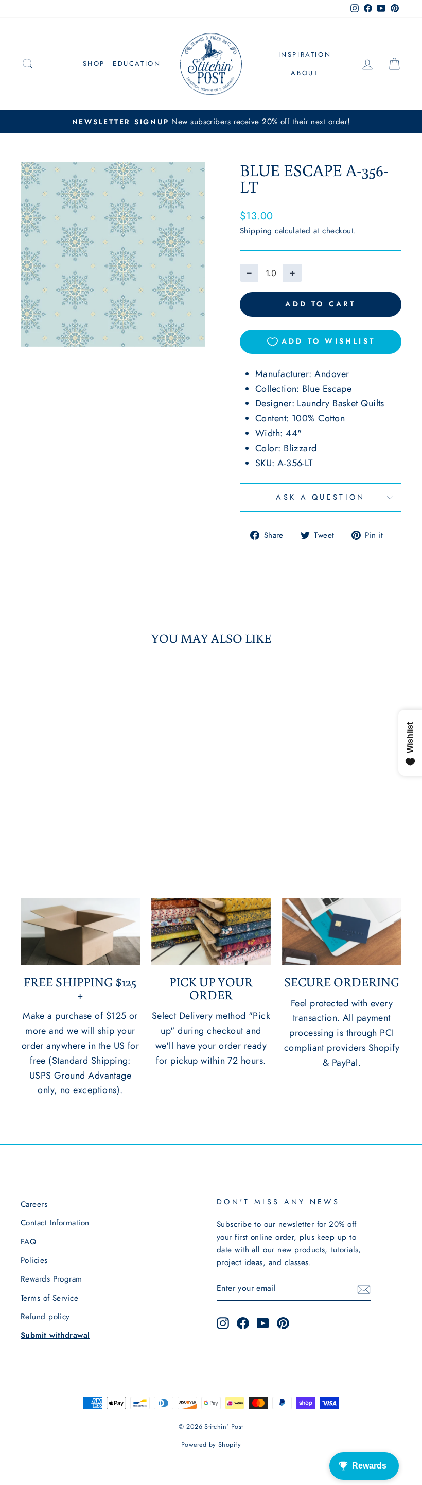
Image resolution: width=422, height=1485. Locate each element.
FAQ (28, 1242)
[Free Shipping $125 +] (80, 931)
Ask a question (320, 497)
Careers (34, 1204)
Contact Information (55, 1222)
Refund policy (45, 1316)
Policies (34, 1260)
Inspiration (304, 54)
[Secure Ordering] (341, 931)
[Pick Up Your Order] (211, 931)
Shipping (256, 230)
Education (137, 64)
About (304, 73)
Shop (94, 64)
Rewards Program (51, 1279)
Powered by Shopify (211, 1444)
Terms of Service (49, 1298)
